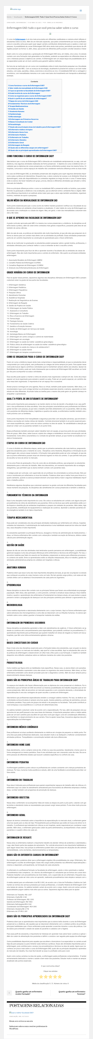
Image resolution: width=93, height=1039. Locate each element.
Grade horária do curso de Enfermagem (24, 93)
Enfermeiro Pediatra (17, 135)
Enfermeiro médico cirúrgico (20, 130)
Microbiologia (14, 117)
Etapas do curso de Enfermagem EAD (23, 101)
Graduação (18, 17)
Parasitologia (14, 124)
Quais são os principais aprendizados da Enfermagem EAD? (32, 150)
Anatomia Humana (16, 111)
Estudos (25, 1016)
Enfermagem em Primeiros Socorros (23, 119)
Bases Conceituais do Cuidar (20, 122)
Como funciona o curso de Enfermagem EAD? (26, 85)
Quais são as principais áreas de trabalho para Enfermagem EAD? (34, 127)
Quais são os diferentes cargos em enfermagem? (28, 148)
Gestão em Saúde (16, 109)
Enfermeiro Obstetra (17, 140)
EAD (20, 1016)
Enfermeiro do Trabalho (18, 137)
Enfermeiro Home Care (18, 132)
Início (9, 17)
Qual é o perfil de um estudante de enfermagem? (27, 98)
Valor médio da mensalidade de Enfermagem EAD (28, 88)
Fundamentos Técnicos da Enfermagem (24, 104)
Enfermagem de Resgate (18, 145)
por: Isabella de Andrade (53, 22)
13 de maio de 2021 (34, 22)
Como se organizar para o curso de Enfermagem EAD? (29, 96)
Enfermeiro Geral (16, 142)
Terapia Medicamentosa (18, 106)
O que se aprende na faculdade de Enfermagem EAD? (29, 91)
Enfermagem (21, 22)
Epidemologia (14, 114)
